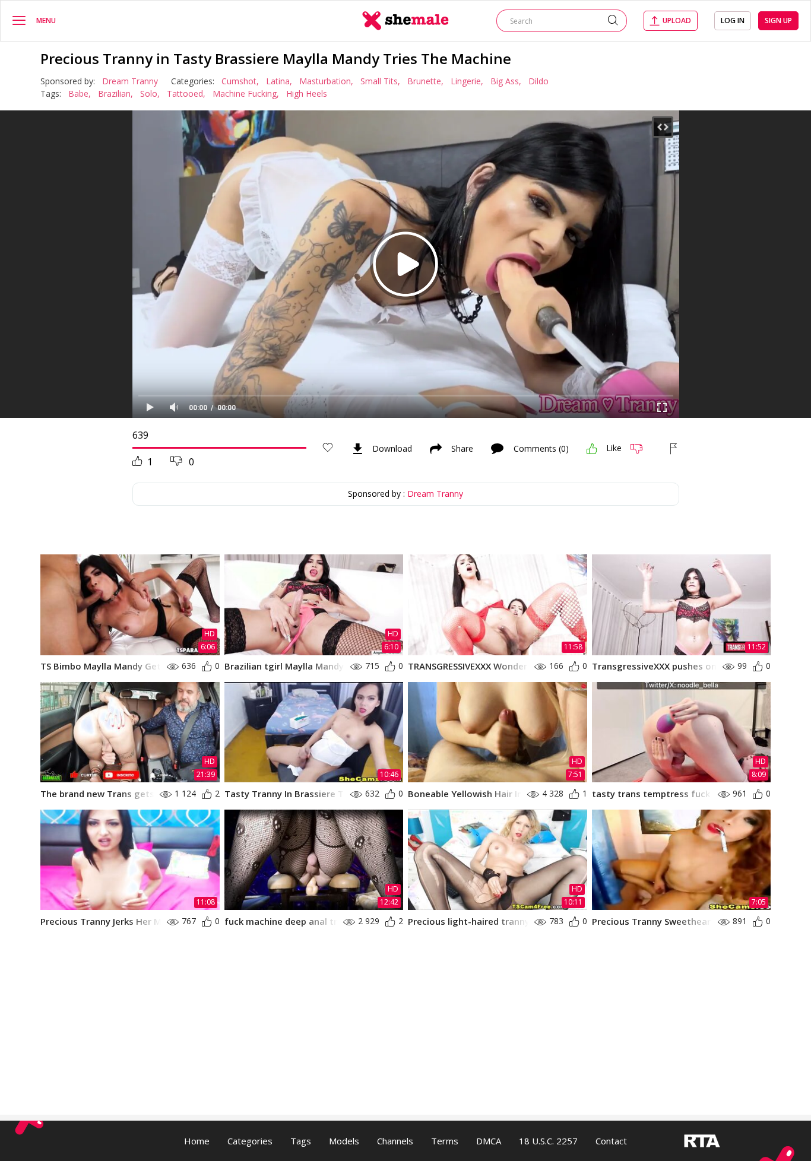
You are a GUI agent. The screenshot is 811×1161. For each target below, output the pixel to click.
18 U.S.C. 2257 (548, 1141)
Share (462, 448)
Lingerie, (467, 81)
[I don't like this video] (641, 448)
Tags (300, 1141)
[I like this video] (592, 448)
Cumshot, (240, 81)
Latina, (279, 81)
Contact (611, 1141)
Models (344, 1141)
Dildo (538, 81)
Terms (444, 1141)
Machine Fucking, (246, 93)
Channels (395, 1141)
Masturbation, (326, 81)
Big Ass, (505, 81)
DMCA (488, 1141)
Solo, (150, 93)
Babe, (79, 93)
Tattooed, (186, 93)
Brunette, (425, 81)
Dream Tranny (130, 81)
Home (197, 1141)
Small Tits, (380, 81)
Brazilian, (115, 93)
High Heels (306, 93)
